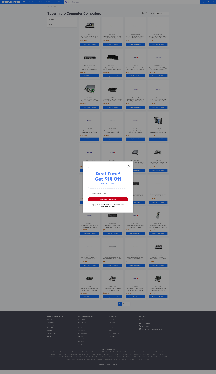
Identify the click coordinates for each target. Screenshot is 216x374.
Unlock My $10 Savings (108, 199)
